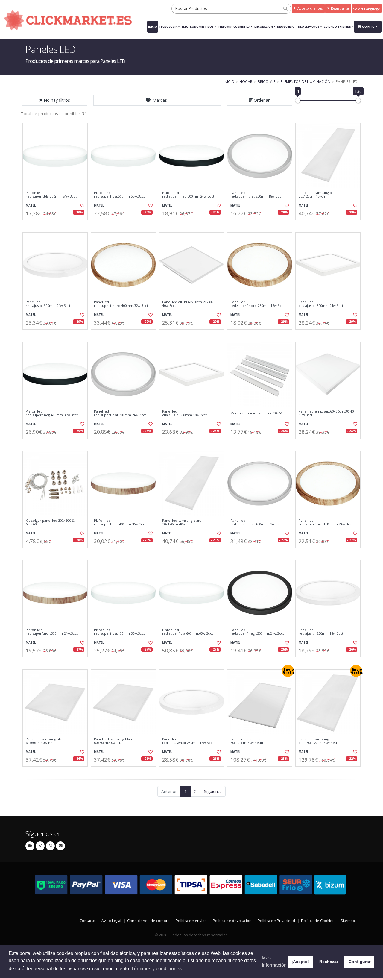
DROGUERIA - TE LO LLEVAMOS (298, 26)
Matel (31, 205)
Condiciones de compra (148, 920)
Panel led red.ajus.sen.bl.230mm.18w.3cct (188, 741)
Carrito (368, 26)
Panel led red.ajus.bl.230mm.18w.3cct (321, 632)
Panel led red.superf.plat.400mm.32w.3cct (256, 522)
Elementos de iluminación (305, 81)
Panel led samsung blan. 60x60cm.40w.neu (45, 741)
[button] (157, 100)
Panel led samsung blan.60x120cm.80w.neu (318, 741)
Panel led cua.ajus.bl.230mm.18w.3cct (184, 413)
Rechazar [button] (328, 961)
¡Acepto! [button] (300, 961)
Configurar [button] (359, 961)
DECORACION (263, 26)
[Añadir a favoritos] (81, 205)
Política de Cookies (318, 920)
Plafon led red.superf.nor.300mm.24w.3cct (52, 632)
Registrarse (339, 8)
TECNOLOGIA (168, 26)
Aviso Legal (111, 920)
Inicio (152, 26)
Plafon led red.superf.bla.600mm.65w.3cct (187, 632)
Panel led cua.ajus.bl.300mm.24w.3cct (321, 304)
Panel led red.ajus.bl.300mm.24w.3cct (48, 304)
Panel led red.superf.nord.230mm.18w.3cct (257, 304)
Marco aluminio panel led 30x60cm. (259, 413)
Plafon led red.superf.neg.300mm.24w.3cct (188, 194)
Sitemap (348, 920)
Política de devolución (232, 920)
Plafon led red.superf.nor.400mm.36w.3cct (120, 522)
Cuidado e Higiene (337, 26)
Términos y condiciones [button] (156, 968)
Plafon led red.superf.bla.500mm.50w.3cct (119, 194)
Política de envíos (191, 920)
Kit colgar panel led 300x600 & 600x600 (50, 522)
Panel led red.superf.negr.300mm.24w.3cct (257, 632)
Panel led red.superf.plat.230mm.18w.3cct (256, 194)
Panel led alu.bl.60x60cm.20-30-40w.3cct (187, 304)
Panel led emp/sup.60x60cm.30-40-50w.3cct (327, 413)
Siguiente (213, 791)
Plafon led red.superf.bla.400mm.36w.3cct (119, 632)
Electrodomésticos (198, 26)
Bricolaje (266, 81)
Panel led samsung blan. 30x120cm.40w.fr (318, 194)
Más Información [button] (274, 961)
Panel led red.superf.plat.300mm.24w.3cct (120, 413)
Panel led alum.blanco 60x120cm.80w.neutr (248, 741)
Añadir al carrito (57, 225)
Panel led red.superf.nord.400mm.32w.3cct (121, 304)
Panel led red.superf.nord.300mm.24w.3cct (326, 522)
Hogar (246, 81)
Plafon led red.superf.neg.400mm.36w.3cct (52, 413)
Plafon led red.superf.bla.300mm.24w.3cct (51, 194)
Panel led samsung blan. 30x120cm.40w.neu (181, 522)
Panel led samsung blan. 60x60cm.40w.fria (113, 741)
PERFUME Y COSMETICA (234, 26)
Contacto (87, 920)
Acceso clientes (310, 8)
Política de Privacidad (276, 920)
